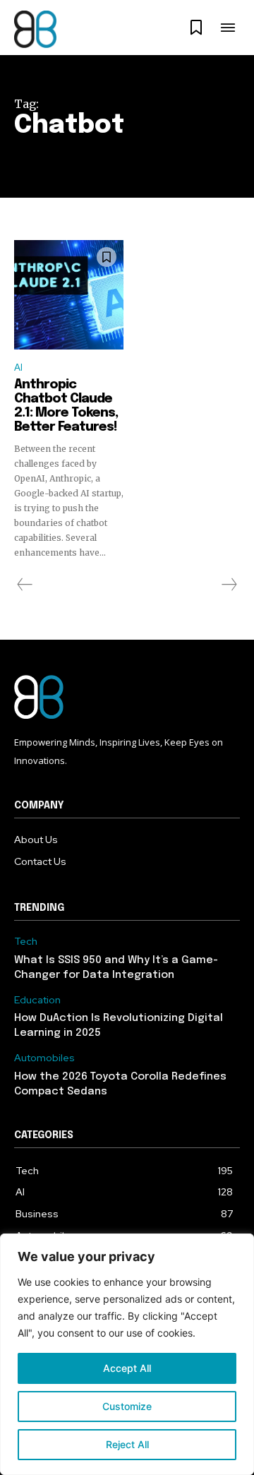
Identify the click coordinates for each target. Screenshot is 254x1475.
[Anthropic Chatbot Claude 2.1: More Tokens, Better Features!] (68, 295)
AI (18, 368)
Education (37, 1000)
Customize (127, 1406)
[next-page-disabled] (228, 584)
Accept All (127, 1368)
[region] (127, 1354)
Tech (25, 942)
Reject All (127, 1444)
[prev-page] (25, 584)
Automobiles (44, 1058)
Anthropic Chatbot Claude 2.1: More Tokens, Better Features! (66, 405)
